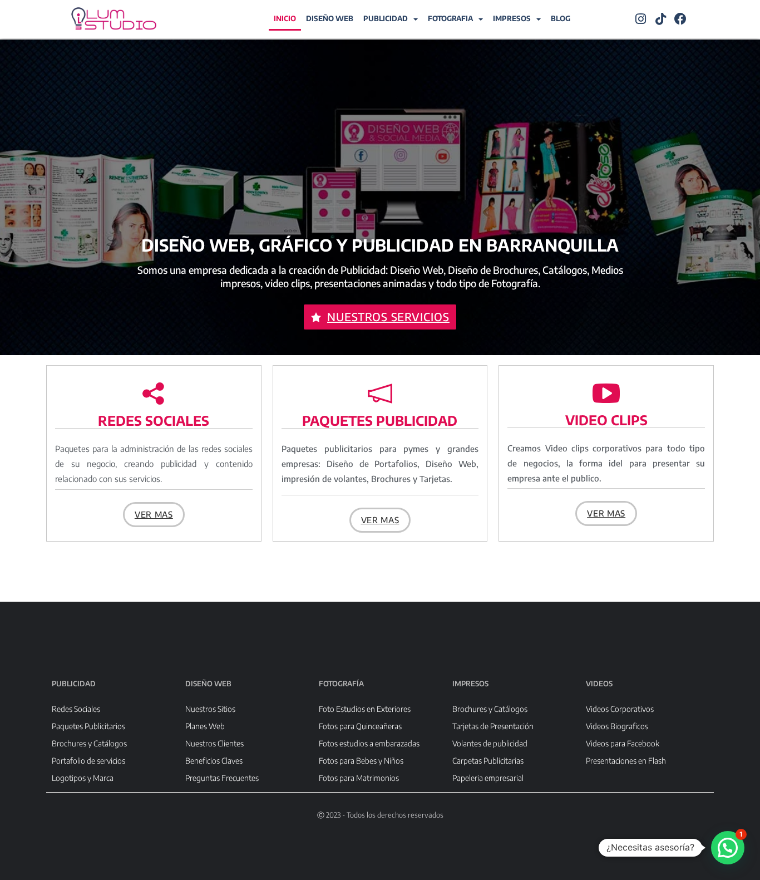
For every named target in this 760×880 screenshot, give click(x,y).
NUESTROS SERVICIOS (388, 316)
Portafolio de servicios (88, 760)
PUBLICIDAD (385, 18)
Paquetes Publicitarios (88, 726)
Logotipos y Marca (82, 778)
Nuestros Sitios (210, 709)
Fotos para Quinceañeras (360, 726)
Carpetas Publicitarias (488, 760)
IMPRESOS (512, 18)
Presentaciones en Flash (626, 760)
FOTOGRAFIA (450, 18)
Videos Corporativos (620, 709)
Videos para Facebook (622, 743)
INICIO (285, 18)
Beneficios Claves (214, 760)
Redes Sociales (76, 709)
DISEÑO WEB (329, 18)
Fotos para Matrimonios (359, 778)
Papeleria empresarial (488, 778)
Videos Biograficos (617, 726)
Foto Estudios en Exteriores (365, 709)
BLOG (560, 18)
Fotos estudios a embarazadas (369, 743)
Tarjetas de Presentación (493, 726)
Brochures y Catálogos (89, 743)
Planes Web (205, 726)
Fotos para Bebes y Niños (361, 760)
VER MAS (154, 514)
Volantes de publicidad (489, 743)
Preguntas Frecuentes (222, 778)
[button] (727, 847)
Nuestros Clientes (214, 743)
